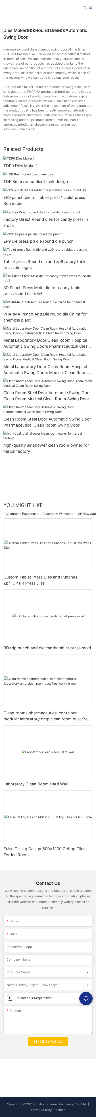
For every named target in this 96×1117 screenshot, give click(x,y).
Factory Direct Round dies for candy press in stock (45, 222)
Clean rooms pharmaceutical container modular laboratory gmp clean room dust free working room (47, 716)
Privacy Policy (41, 1110)
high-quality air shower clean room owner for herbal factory (46, 448)
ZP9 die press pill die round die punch (38, 241)
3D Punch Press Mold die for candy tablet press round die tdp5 (42, 290)
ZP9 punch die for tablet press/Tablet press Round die (44, 200)
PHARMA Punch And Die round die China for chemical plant (45, 317)
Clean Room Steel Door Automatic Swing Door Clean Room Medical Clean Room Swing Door (47, 395)
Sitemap (59, 1110)
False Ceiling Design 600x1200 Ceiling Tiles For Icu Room (44, 851)
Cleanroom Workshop (57, 513)
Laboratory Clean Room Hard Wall (36, 784)
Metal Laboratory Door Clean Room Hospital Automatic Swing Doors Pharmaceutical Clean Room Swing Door (46, 343)
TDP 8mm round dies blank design (35, 181)
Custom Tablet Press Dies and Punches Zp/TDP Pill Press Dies (40, 580)
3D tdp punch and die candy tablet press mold (47, 648)
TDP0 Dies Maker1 (20, 165)
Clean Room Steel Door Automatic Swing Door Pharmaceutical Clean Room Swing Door (47, 422)
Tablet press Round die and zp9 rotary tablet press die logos (45, 264)
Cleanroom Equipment (22, 513)
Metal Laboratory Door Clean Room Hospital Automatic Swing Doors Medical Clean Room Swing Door (45, 370)
